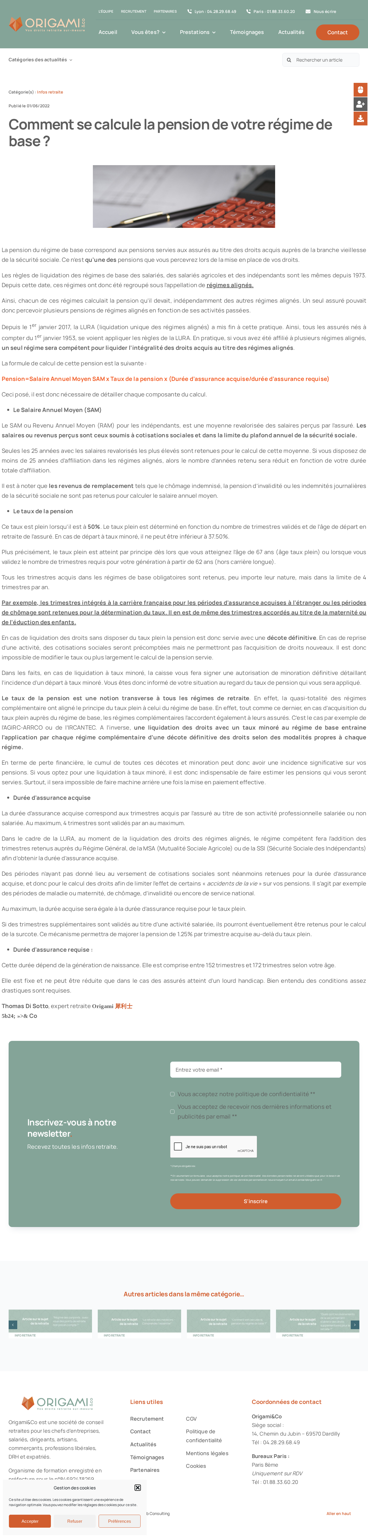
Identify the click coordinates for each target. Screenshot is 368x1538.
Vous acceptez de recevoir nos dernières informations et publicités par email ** (254, 1111)
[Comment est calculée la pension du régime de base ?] (228, 1324)
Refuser (74, 1521)
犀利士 (123, 1006)
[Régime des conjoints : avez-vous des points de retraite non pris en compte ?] (50, 1324)
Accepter (30, 1521)
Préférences (119, 1521)
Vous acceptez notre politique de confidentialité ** (246, 1094)
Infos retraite (50, 92)
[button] (138, 1488)
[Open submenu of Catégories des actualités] (69, 60)
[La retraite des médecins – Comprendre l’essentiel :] (139, 1324)
